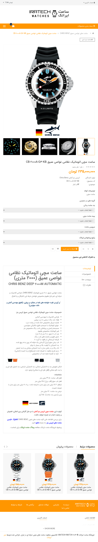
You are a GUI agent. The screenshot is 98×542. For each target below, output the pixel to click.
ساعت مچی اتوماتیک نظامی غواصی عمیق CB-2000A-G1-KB (81, 488)
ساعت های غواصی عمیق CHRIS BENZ (74, 33)
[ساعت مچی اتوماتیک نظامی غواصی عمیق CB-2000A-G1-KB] (81, 467)
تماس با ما (65, 508)
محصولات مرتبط (87, 446)
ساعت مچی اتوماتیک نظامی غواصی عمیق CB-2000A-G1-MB (17, 488)
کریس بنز (20, 312)
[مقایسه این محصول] (53, 249)
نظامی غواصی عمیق (31, 312)
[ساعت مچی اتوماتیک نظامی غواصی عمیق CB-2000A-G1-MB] (17, 467)
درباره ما (66, 504)
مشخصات (58, 374)
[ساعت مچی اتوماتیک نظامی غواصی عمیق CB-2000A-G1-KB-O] (49, 467)
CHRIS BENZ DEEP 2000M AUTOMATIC (35, 284)
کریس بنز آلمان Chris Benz (70, 177)
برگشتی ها (30, 504)
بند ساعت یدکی (89, 205)
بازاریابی (56, 504)
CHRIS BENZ (28, 292)
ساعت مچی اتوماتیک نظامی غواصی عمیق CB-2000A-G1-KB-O (49, 488)
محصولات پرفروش (64, 446)
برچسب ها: (86, 279)
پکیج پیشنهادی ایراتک (87, 237)
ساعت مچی (49, 312)
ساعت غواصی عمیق (55, 292)
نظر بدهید (75, 167)
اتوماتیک (41, 312)
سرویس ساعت (89, 227)
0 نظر (81, 167)
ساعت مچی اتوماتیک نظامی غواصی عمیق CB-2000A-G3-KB (34, 33)
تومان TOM (8, 2)
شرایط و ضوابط (16, 504)
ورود (43, 525)
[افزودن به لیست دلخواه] (58, 249)
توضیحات (87, 268)
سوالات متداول (43, 504)
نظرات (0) (87, 285)
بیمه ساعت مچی (89, 216)
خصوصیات (86, 274)
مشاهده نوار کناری (86, 40)
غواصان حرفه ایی (31, 296)
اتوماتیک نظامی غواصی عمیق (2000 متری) (35, 275)
